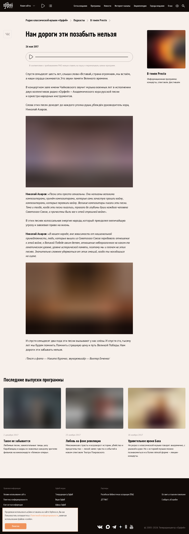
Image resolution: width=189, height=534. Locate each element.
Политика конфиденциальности (15, 500)
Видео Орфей (60, 500)
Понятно (15, 526)
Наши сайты (25, 6)
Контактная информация (13, 505)
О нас (170, 6)
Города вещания (157, 6)
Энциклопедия (140, 6)
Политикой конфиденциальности (44, 515)
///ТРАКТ (104, 500)
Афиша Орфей (60, 505)
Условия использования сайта (15, 494)
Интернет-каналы (122, 6)
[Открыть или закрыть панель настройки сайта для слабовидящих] (177, 6)
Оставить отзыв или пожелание (173, 494)
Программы (95, 6)
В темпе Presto (98, 20)
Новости (107, 6)
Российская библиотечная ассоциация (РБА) (117, 494)
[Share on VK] (7, 34)
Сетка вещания (80, 6)
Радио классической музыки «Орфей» (47, 20)
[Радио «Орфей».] (43, 6)
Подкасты (79, 20)
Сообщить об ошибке (170, 500)
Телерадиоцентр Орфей (64, 494)
